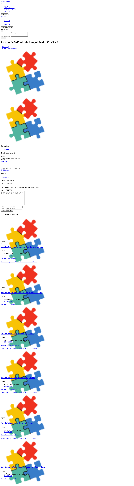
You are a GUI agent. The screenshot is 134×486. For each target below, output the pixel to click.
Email (3, 208)
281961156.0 (8, 342)
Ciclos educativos (9, 8)
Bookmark (4, 27)
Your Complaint (6, 36)
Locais (6, 6)
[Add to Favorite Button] (1, 243)
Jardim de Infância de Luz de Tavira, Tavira (21, 292)
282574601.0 (8, 432)
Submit (3, 38)
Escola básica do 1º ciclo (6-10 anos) (26, 262)
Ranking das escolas (10, 9)
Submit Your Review (6, 210)
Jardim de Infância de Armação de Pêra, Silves (23, 467)
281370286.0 (8, 255)
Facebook (7, 21)
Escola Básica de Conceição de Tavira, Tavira (22, 247)
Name (3, 206)
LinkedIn (7, 24)
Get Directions (5, 170)
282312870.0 (8, 476)
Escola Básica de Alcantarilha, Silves (18, 377)
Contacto (7, 11)
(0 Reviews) (5, 47)
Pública (6, 149)
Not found (4, 161)
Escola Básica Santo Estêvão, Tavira (17, 333)
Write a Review (5, 177)
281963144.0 (8, 301)
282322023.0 (8, 386)
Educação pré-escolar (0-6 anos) (10, 48)
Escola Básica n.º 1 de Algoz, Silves (17, 423)
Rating (3, 190)
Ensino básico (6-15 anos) (8, 262)
